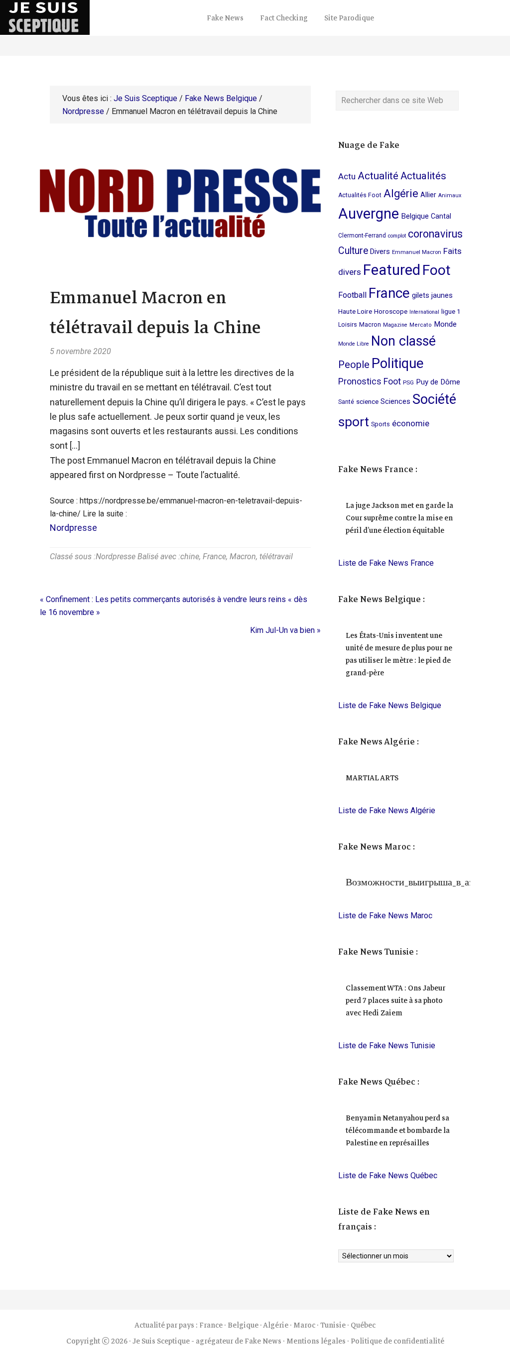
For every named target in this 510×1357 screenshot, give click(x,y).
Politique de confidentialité (397, 1341)
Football (352, 295)
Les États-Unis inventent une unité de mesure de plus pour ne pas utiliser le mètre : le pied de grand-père (399, 654)
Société (434, 399)
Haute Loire (355, 311)
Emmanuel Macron (416, 252)
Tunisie (333, 1325)
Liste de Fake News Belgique (389, 705)
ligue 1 (451, 311)
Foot (436, 270)
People (354, 364)
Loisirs (347, 324)
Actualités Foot (360, 195)
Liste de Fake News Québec (387, 1175)
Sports (380, 424)
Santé (346, 401)
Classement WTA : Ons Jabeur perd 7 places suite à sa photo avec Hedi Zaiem (395, 1000)
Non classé (403, 341)
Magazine (395, 325)
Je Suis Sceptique (99, 17)
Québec (363, 1325)
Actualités (423, 176)
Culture (353, 250)
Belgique (415, 216)
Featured (391, 269)
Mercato (420, 325)
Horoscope (390, 311)
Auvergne (368, 213)
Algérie (400, 193)
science (367, 401)
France (214, 556)
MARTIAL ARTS (372, 778)
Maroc (304, 1325)
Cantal (441, 216)
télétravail (276, 556)
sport (353, 421)
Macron (243, 556)
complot (397, 236)
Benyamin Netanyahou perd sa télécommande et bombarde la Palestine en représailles (398, 1130)
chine (189, 556)
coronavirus (435, 234)
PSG (408, 382)
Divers (380, 251)
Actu (347, 176)
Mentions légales (316, 1341)
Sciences (395, 401)
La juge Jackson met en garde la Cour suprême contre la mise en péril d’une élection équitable (399, 517)
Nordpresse (73, 527)
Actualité (378, 176)
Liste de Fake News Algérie (386, 810)
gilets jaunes (432, 295)
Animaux (449, 195)
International (424, 312)
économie (410, 423)
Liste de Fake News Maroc (385, 915)
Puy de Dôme (438, 381)
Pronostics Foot (369, 381)
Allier (428, 195)
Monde (445, 324)
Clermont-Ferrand (362, 235)
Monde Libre (353, 344)
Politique (397, 363)
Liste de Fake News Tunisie (386, 1045)
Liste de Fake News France (386, 563)
